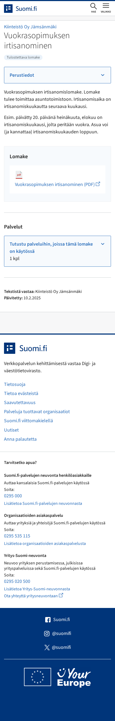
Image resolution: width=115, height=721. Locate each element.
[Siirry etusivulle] (25, 8)
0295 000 (13, 496)
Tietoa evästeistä (21, 393)
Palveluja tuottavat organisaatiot (37, 411)
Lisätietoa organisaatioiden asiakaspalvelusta (45, 543)
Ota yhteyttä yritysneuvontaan (39, 596)
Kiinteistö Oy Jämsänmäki (30, 27)
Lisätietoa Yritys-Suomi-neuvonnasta (37, 589)
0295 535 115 (17, 536)
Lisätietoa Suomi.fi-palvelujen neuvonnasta (43, 503)
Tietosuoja (14, 384)
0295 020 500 (17, 581)
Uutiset (11, 430)
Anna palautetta (20, 439)
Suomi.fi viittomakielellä (28, 420)
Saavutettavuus (20, 402)
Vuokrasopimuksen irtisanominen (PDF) (57, 184)
